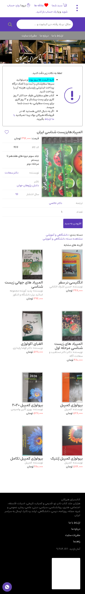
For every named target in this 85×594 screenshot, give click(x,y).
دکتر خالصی (55, 203)
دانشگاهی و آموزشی (57, 235)
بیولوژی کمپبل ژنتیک (67, 458)
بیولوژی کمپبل (71, 405)
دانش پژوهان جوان (28, 185)
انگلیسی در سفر (71, 282)
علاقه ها (39, 5)
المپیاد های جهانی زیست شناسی (24, 284)
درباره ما (44, 35)
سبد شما (57, 5)
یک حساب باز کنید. (46, 11)
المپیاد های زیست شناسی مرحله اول (68, 346)
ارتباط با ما (57, 35)
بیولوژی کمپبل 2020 (27, 405)
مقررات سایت (29, 35)
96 (16, 194)
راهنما (76, 541)
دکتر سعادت (11, 172)
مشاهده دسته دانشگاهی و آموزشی (63, 238)
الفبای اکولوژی (32, 344)
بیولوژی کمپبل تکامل (26, 458)
